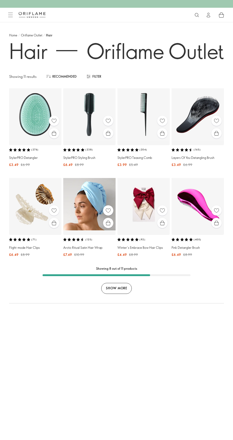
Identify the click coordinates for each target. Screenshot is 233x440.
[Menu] (10, 15)
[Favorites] (54, 121)
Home (13, 35)
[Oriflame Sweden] (32, 15)
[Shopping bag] (221, 15)
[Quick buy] (54, 133)
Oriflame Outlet (31, 35)
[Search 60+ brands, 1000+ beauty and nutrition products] (196, 15)
